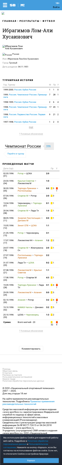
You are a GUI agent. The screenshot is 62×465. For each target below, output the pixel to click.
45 (54, 107)
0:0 (47, 188)
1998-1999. (19, 102)
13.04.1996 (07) (8, 204)
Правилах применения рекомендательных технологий (28, 402)
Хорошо (31, 460)
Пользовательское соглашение (17, 377)
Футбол (48, 21)
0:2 (47, 262)
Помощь (6, 369)
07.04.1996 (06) (8, 196)
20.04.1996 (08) (8, 211)
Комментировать (31, 348)
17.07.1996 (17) (8, 241)
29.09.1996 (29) (8, 293)
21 (54, 114)
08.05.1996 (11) (8, 219)
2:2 (47, 255)
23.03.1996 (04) (8, 182)
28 (54, 94)
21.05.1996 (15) (8, 234)
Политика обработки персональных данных (23, 381)
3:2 (47, 300)
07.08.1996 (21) (8, 271)
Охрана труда (8, 379)
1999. (25, 95)
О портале (7, 373)
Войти (56, 7)
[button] (23, 146)
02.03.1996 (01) (8, 174)
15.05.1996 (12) (8, 226)
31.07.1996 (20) (8, 263)
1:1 (47, 225)
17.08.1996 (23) (8, 278)
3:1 (47, 233)
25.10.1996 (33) (8, 315)
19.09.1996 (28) (8, 286)
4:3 (47, 277)
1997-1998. (19, 122)
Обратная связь (10, 371)
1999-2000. (19, 89)
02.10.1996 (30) (8, 301)
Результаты (30, 21)
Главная (9, 21)
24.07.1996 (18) (8, 249)
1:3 (47, 314)
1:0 (47, 181)
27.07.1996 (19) (8, 256)
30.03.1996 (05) (8, 189)
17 (50, 107)
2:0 (47, 173)
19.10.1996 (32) (8, 308)
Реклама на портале (12, 375)
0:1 (47, 203)
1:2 (47, 240)
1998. (25, 108)
